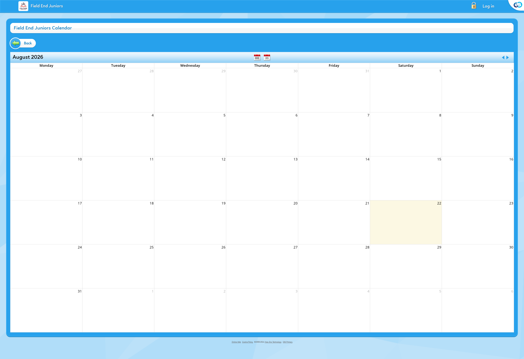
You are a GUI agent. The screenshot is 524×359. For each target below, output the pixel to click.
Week (257, 57)
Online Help (236, 342)
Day (267, 57)
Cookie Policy (247, 342)
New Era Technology (273, 342)
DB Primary (287, 342)
